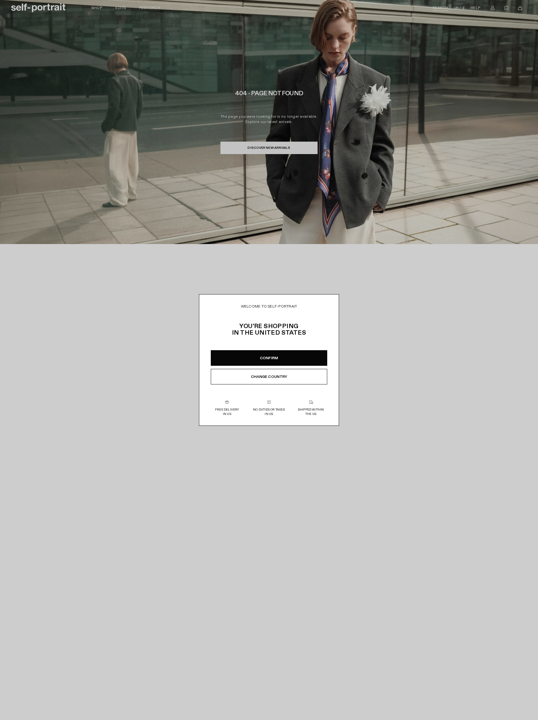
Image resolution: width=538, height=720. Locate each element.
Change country (269, 376)
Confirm (269, 357)
